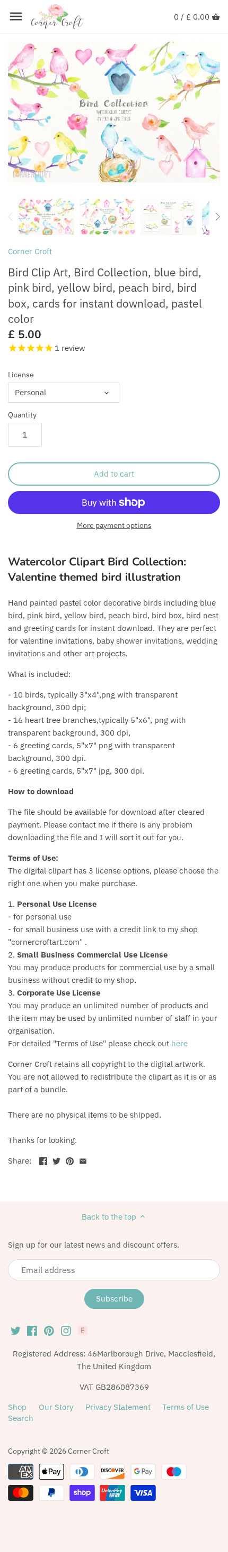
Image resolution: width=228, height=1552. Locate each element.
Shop (17, 1407)
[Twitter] (16, 1330)
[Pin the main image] (70, 1160)
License (21, 374)
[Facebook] (32, 1330)
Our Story (56, 1407)
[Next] (217, 217)
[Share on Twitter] (56, 1160)
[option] (46, 216)
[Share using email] (83, 1160)
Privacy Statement (118, 1407)
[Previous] (11, 217)
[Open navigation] (16, 16)
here (179, 1043)
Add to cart (114, 474)
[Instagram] (66, 1330)
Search (20, 1418)
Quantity (22, 415)
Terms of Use (185, 1407)
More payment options (114, 525)
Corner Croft (30, 251)
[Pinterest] (49, 1330)
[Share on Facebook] (43, 1160)
